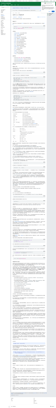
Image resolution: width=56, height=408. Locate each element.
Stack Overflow (35, 403)
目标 (32, 70)
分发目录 (16, 235)
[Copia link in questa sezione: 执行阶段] (16, 386)
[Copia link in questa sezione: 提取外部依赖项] (19, 180)
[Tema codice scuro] (43, 25)
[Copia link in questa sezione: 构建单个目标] (18, 66)
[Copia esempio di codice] (44, 25)
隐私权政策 (14, 406)
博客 (11, 399)
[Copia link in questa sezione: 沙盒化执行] (16, 341)
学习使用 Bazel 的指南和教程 (6, 3)
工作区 (23, 23)
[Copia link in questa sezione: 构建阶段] (16, 363)
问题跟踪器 (35, 400)
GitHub (12, 400)
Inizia (53, 11)
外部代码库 (34, 123)
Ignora (50, 11)
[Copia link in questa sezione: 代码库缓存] (16, 206)
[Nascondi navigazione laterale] (9, 406)
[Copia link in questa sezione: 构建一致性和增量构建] (19, 320)
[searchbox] (5, 7)
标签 (13, 108)
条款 (11, 406)
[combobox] (39, 1)
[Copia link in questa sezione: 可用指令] (16, 31)
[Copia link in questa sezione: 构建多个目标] (18, 105)
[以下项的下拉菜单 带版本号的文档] (33, 1)
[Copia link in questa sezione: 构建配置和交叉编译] (20, 261)
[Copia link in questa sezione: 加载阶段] (16, 367)
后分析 (19, 34)
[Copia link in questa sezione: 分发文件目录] (17, 217)
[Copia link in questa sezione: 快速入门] (17, 21)
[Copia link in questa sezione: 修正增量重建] (18, 301)
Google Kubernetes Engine (21, 355)
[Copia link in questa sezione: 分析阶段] (16, 375)
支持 (34, 399)
